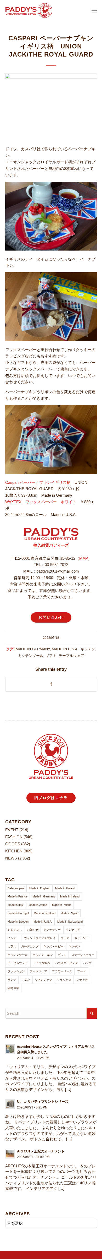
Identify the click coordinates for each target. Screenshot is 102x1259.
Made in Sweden (18, 921)
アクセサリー (52, 929)
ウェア (65, 938)
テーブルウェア (71, 656)
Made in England (39, 888)
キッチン (88, 649)
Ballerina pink (16, 888)
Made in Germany (33, 649)
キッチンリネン (43, 954)
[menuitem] (94, 10)
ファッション (16, 971)
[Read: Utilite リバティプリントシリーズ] (10, 1104)
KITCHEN (13, 851)
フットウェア (38, 971)
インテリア (73, 929)
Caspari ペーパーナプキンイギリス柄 (38, 482)
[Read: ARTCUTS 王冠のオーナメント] (10, 1153)
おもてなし (15, 929)
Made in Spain (69, 913)
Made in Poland (61, 904)
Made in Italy (16, 904)
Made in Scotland (44, 913)
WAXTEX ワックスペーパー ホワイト (40, 502)
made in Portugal (18, 913)
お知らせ (32, 929)
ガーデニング (29, 946)
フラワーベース (62, 971)
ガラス (12, 946)
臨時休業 (13, 988)
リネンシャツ (43, 979)
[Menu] (94, 10)
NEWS (11, 858)
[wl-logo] (42, 10)
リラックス (64, 979)
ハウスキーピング (66, 962)
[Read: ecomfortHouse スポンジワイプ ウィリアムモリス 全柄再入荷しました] (10, 1049)
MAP (83, 558)
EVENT (11, 830)
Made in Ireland (70, 896)
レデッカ (82, 979)
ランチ (12, 979)
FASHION (13, 837)
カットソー (81, 938)
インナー (13, 938)
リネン (25, 979)
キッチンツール (30, 656)
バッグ (87, 962)
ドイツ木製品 (41, 962)
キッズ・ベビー (53, 946)
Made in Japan (38, 904)
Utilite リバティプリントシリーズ (42, 1101)
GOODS (12, 844)
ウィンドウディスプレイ (40, 938)
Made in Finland (65, 888)
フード (81, 971)
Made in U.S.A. (65, 649)
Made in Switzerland (70, 921)
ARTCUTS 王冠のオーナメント (41, 1151)
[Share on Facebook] (51, 684)
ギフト (51, 656)
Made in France (17, 896)
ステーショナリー (82, 954)
